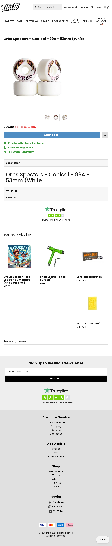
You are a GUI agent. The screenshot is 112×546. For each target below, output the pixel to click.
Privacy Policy (56, 456)
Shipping (11, 190)
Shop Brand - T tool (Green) (53, 278)
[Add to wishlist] (105, 135)
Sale (19, 21)
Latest (9, 21)
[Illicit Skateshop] (10, 7)
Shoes (56, 486)
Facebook (58, 502)
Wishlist (86, 7)
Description (13, 163)
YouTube (58, 511)
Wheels (56, 479)
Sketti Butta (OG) (88, 323)
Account (69, 7)
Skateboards (56, 471)
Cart (102, 7)
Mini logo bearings (89, 277)
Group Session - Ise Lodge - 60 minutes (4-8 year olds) (17, 279)
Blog (56, 452)
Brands (88, 21)
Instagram (58, 506)
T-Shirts (56, 483)
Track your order (56, 422)
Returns (11, 197)
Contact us (56, 434)
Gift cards (75, 21)
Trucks (56, 475)
